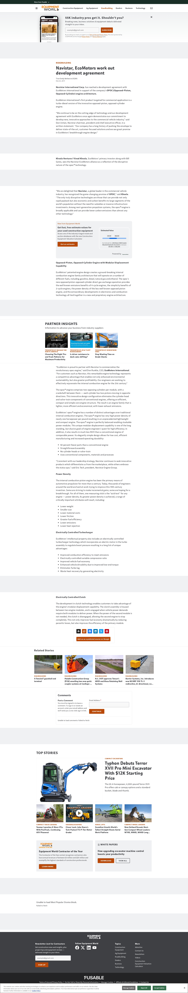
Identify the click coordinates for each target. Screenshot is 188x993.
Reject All (144, 988)
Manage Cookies (107, 982)
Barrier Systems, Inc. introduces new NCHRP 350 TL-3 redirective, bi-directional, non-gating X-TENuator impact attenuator (140, 681)
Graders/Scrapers (74, 824)
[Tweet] (101, 631)
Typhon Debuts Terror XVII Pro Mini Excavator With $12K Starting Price (128, 771)
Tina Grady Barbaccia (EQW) (66, 78)
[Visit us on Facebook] (77, 947)
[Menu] (36, 8)
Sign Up (41, 965)
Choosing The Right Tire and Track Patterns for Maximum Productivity (55, 357)
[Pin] (107, 631)
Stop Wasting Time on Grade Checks (104, 355)
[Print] (78, 631)
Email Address (95, 700)
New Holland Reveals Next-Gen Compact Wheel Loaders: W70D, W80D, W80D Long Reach (137, 830)
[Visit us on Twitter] (83, 947)
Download (106, 861)
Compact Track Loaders (46, 824)
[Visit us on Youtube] (94, 947)
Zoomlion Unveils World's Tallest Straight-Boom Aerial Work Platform (107, 830)
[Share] (90, 631)
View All (123, 861)
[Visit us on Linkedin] (89, 947)
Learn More (47, 866)
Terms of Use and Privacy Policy (98, 35)
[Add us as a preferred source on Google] (84, 631)
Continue (96, 711)
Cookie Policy (36, 991)
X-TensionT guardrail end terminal (45, 679)
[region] (94, 988)
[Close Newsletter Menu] (151, 17)
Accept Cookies (159, 988)
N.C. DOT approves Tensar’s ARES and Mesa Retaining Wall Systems (108, 681)
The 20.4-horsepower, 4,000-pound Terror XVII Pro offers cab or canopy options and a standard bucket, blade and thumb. (127, 787)
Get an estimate (68, 244)
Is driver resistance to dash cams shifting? (79, 355)
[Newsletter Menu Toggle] (151, 8)
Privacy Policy (86, 36)
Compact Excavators (114, 758)
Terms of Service (97, 36)
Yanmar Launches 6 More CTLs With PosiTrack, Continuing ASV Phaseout (49, 830)
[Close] (184, 988)
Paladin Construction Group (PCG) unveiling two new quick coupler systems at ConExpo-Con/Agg (78, 681)
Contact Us (144, 982)
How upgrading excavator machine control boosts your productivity (121, 853)
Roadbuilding (63, 62)
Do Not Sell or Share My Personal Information (82, 982)
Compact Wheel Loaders (134, 824)
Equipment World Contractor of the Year (61, 851)
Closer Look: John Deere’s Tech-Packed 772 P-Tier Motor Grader (79, 830)
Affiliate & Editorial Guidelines (127, 982)
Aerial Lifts (100, 824)
